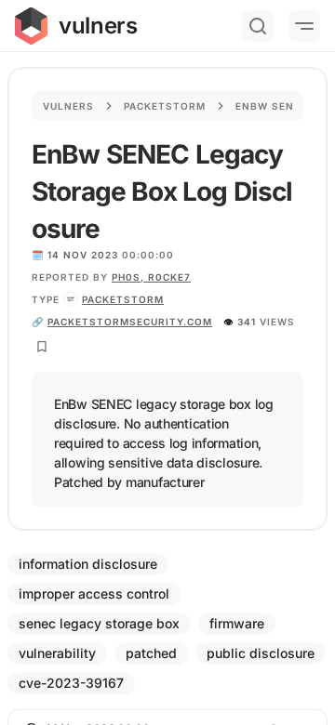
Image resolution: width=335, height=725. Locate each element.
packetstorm (123, 299)
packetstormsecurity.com (129, 321)
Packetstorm (165, 106)
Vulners (68, 106)
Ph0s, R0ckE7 (151, 277)
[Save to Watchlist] (42, 346)
